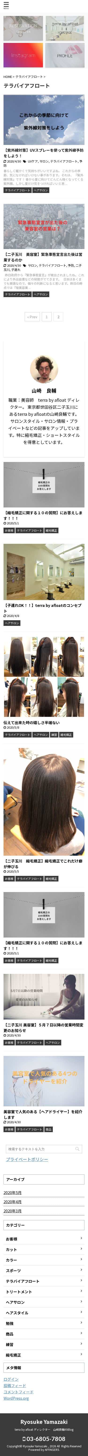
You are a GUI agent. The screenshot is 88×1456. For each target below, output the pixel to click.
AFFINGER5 (52, 1450)
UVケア (33, 161)
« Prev (32, 316)
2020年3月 (13, 1211)
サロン (44, 161)
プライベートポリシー (27, 1159)
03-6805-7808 (45, 1438)
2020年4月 (13, 1201)
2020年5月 (13, 1192)
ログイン (11, 1379)
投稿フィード (15, 1385)
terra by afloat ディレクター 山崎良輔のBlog (44, 1429)
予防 (71, 265)
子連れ (15, 269)
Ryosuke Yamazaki (44, 1421)
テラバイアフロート (64, 161)
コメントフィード (19, 1392)
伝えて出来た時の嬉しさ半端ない (32, 722)
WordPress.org (16, 1398)
